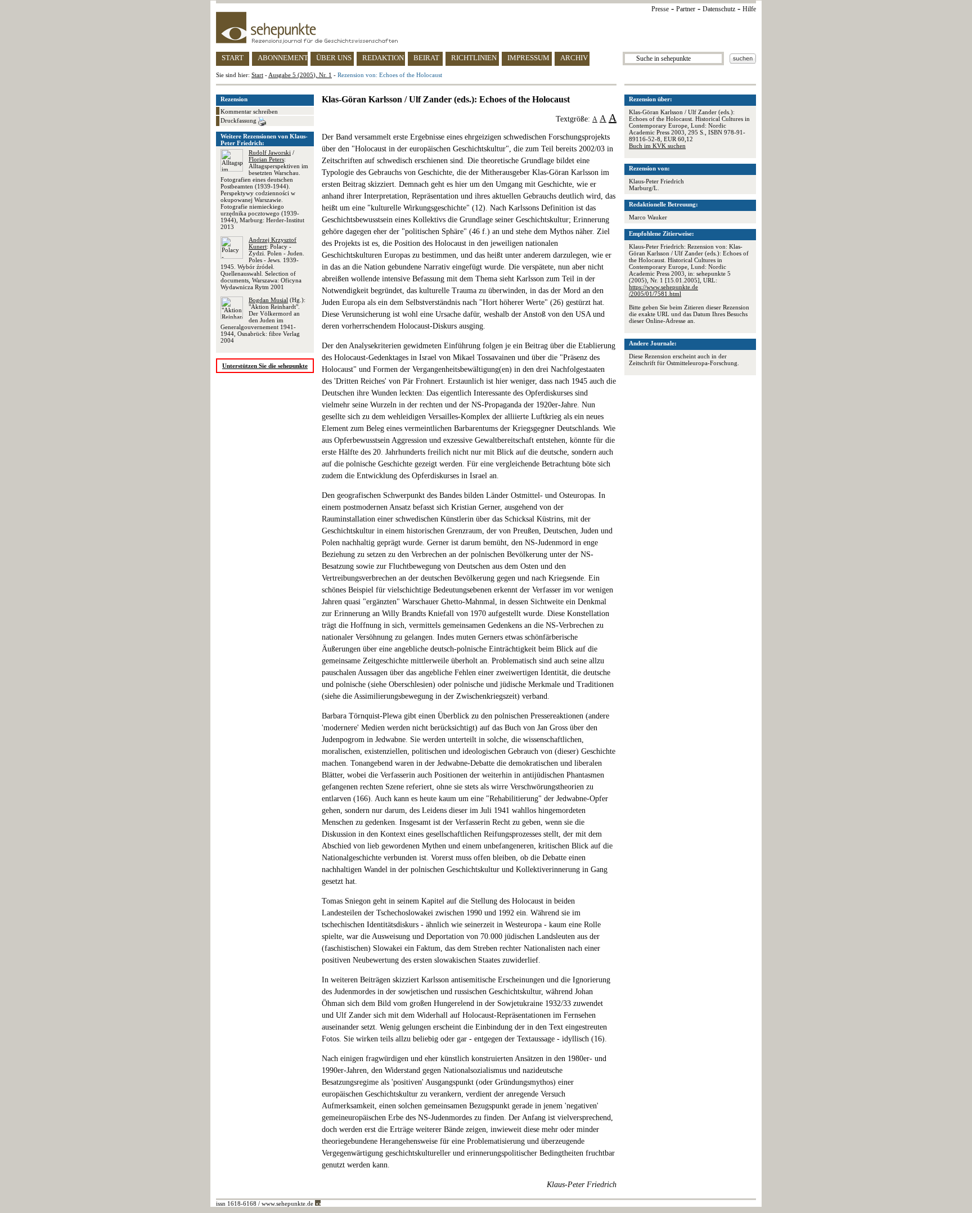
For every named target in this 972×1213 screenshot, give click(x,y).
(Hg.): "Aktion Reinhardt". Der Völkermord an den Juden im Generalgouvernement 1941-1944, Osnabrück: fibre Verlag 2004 (262, 320)
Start (257, 74)
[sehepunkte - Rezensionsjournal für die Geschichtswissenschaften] (486, 27)
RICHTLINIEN (474, 57)
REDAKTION (383, 57)
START (233, 57)
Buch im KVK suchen (657, 145)
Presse (660, 9)
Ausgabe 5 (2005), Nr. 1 (300, 74)
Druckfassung (239, 120)
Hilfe (749, 9)
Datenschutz (719, 9)
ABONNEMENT (283, 57)
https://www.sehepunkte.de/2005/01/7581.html (663, 290)
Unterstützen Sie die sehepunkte (265, 365)
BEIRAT (426, 57)
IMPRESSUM (528, 57)
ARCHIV (574, 57)
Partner (685, 9)
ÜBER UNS (334, 57)
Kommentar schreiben (249, 111)
